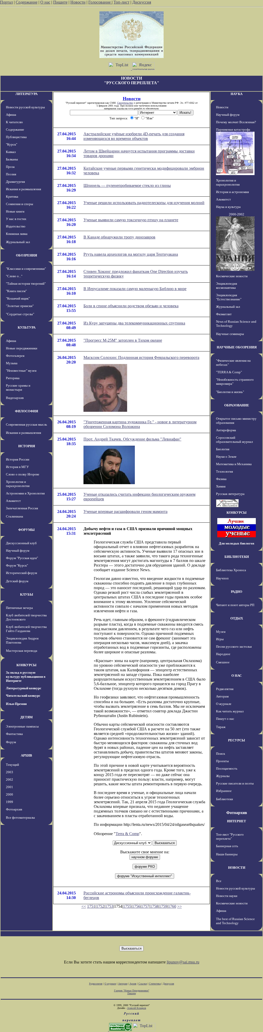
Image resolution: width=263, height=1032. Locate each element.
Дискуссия (141, 2)
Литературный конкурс (23, 688)
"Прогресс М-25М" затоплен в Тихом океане (122, 340)
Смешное (223, 662)
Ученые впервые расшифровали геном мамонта (125, 511)
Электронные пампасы (22, 726)
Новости (78, 2)
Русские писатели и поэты (235, 783)
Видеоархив (15, 398)
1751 (91, 906)
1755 (127, 906)
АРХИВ (26, 755)
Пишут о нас (225, 719)
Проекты (222, 761)
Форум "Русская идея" (22, 558)
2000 (9, 794)
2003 (9, 772)
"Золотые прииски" (20, 306)
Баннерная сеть (227, 846)
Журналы (223, 776)
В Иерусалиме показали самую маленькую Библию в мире (134, 288)
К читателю (14, 122)
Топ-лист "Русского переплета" (230, 836)
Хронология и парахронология (18, 484)
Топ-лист (121, 2)
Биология (222, 449)
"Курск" (11, 144)
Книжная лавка (16, 234)
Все (218, 881)
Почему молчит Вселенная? (236, 122)
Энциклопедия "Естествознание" (228, 297)
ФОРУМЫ (26, 530)
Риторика (13, 378)
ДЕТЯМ (26, 717)
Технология (224, 471)
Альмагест (13, 501)
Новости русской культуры (25, 107)
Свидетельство (125, 102)
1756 (136, 906)
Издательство (15, 226)
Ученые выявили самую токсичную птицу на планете (130, 220)
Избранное (224, 791)
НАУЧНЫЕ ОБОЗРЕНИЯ (237, 347)
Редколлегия (224, 689)
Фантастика (14, 734)
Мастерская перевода (21, 651)
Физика (221, 479)
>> (179, 906)
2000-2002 (236, 214)
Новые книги (15, 211)
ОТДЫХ (236, 618)
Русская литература (230, 494)
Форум (11, 742)
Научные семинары (230, 334)
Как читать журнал (229, 711)
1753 (109, 906)
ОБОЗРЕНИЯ (26, 255)
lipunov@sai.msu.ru (183, 962)
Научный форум (17, 550)
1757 (145, 906)
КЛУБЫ (26, 594)
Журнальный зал (18, 242)
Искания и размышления (23, 189)
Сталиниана (14, 516)
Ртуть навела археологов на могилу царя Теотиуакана (130, 254)
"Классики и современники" (26, 269)
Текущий (12, 765)
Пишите (60, 2)
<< (83, 906)
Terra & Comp (127, 834)
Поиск (220, 754)
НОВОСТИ (236, 867)
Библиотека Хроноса (231, 570)
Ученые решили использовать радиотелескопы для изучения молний (143, 202)
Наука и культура (228, 207)
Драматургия (15, 182)
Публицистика (16, 137)
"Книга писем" (16, 291)
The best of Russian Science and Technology (235, 921)
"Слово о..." (14, 276)
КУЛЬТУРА (26, 327)
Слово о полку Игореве (22, 474)
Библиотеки (224, 799)
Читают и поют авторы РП (235, 605)
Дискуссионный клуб (21, 543)
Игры (220, 639)
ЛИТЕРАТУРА (26, 94)
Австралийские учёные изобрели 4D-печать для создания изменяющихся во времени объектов (133, 136)
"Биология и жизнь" (230, 392)
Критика (12, 196)
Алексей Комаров (136, 1008)
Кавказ (11, 152)
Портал (6, 2)
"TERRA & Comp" (229, 372)
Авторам (222, 696)
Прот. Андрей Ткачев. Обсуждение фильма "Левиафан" (132, 439)
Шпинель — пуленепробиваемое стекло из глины (127, 185)
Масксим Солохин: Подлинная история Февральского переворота (141, 357)
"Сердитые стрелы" (20, 314)
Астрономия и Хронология (25, 493)
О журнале (223, 704)
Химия (221, 486)
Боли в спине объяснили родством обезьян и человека (131, 306)
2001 (9, 787)
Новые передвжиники (21, 348)
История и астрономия (232, 192)
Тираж (221, 727)
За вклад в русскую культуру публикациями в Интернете (25, 677)
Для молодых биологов (236, 543)
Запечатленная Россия (22, 508)
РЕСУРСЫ (236, 740)
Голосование (100, 2)
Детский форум (17, 581)
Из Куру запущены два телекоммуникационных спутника (134, 323)
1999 (9, 802)
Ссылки (142, 983)
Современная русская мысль (26, 424)
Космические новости (232, 276)
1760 (172, 906)
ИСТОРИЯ (26, 446)
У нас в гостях (16, 219)
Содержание (26, 2)
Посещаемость (226, 768)
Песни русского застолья (234, 646)
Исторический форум (21, 573)
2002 (9, 779)
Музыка (11, 363)
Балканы (12, 159)
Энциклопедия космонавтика (226, 286)
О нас (45, 2)
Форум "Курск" (17, 565)
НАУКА (236, 94)
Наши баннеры (227, 854)
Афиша (11, 115)
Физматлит (224, 314)
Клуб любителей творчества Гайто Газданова (26, 629)
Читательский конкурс (23, 695)
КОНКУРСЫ (26, 665)
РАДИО (236, 592)
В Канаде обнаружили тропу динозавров (119, 237)
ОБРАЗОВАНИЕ (236, 405)
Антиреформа (226, 430)
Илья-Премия (16, 704)
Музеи (221, 632)
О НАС (236, 675)
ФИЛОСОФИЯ (26, 411)
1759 (163, 906)
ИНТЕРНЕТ (236, 821)
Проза (10, 167)
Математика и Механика (234, 464)
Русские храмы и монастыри (18, 387)
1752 (100, 906)
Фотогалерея (15, 356)
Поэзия (11, 174)
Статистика (155, 983)
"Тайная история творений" (26, 283)
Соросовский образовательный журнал (234, 440)
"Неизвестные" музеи (21, 370)
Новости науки (226, 896)
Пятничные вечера (19, 608)
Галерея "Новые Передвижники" (131, 990)
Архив (132, 983)
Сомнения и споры (19, 204)
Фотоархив (14, 809)
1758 (154, 906)
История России (17, 459)
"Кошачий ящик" (18, 298)
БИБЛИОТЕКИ (236, 557)
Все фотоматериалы (20, 817)
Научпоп (222, 578)
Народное (223, 654)
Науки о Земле (226, 456)
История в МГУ (17, 467)
